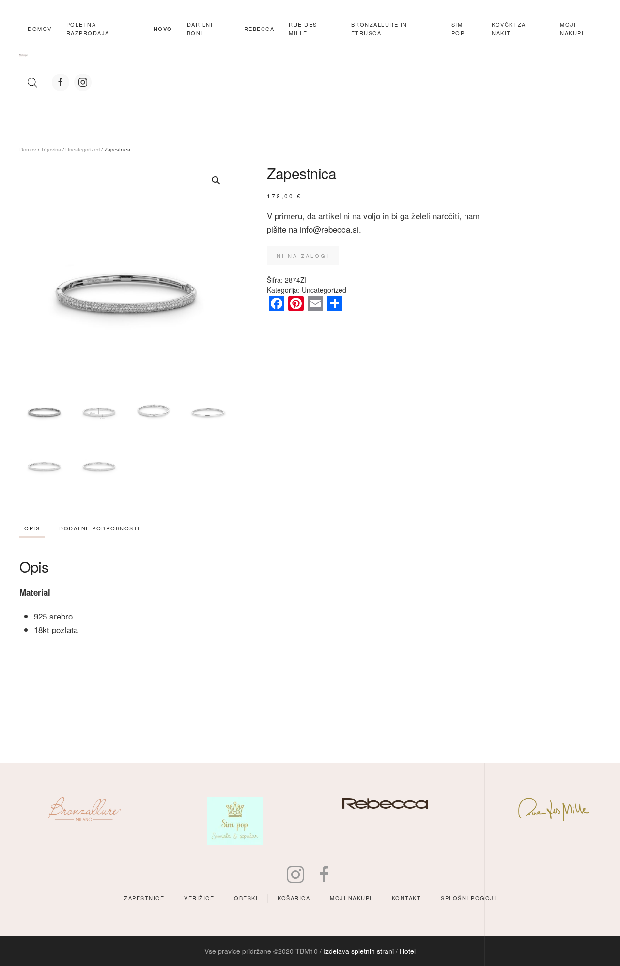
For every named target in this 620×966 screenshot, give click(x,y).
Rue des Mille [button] (303, 28)
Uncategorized (82, 149)
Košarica (294, 898)
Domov (40, 28)
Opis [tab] (32, 528)
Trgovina (51, 149)
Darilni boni (200, 28)
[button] (216, 180)
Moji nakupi (351, 898)
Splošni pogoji (468, 898)
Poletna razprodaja (87, 28)
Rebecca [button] (259, 28)
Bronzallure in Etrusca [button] (379, 28)
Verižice (199, 898)
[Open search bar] (32, 82)
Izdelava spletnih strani (359, 951)
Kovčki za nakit (509, 28)
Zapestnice (144, 898)
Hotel (408, 951)
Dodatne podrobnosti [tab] (99, 528)
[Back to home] (23, 56)
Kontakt (406, 898)
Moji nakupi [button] (572, 28)
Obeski (246, 898)
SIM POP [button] (458, 28)
